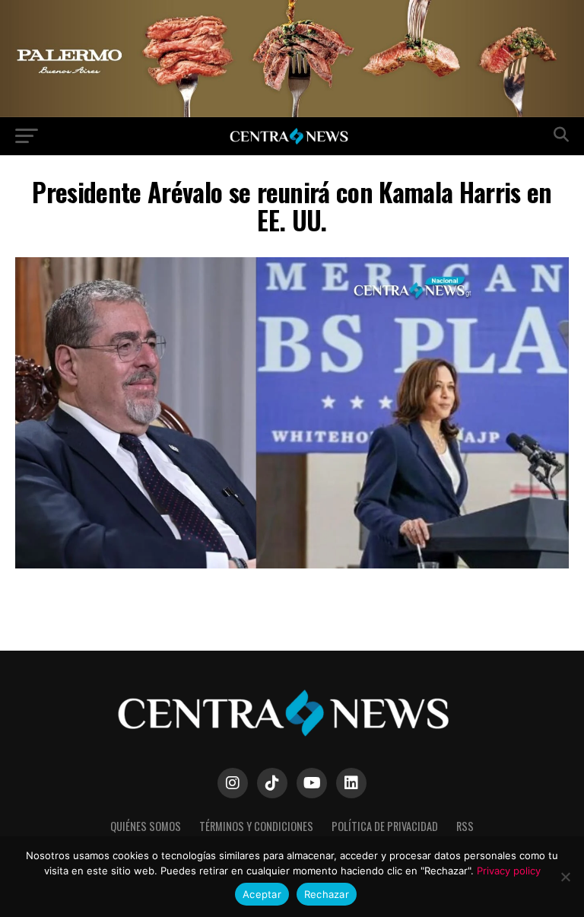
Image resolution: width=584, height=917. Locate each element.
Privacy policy (509, 870)
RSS (465, 826)
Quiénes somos (145, 826)
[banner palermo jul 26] (292, 113)
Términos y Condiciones (256, 826)
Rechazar (326, 894)
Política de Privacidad (385, 826)
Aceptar (262, 894)
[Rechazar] (565, 876)
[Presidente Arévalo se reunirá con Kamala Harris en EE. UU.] (292, 564)
